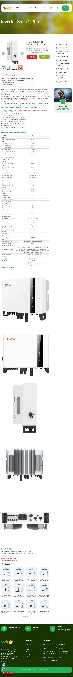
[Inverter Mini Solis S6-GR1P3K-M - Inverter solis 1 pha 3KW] (6, 604)
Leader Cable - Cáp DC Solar (63, 76)
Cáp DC (51, 8)
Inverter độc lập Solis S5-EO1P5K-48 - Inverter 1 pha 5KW (32, 579)
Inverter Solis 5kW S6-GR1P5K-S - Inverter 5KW (19, 596)
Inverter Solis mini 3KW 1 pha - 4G (32, 612)
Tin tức (58, 8)
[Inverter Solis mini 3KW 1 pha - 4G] (32, 604)
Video (27, 656)
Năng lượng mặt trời (12, 560)
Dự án (27, 649)
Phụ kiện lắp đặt (62, 72)
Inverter (25, 8)
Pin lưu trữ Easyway (63, 56)
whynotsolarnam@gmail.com (10, 2)
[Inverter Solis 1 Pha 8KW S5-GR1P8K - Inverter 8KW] (44, 572)
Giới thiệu (17, 8)
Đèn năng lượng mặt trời (63, 64)
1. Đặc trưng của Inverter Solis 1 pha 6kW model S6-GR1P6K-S (17, 78)
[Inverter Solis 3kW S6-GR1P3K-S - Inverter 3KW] (6, 588)
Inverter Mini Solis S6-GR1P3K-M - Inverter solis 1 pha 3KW (6, 612)
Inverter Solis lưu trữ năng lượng (63, 52)
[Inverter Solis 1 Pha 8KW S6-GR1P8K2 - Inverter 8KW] (6, 572)
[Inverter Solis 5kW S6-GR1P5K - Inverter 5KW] (44, 588)
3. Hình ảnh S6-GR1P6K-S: (8, 82)
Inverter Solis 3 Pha (63, 48)
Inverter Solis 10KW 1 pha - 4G (44, 612)
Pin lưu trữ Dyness (62, 60)
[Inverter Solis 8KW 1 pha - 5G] (19, 604)
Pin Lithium (37, 8)
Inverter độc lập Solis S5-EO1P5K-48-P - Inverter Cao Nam (19, 579)
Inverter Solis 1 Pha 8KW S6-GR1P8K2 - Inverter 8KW (6, 579)
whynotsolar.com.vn (11, 558)
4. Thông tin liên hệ (7, 84)
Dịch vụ (28, 654)
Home (2, 26)
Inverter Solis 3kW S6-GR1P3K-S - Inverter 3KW (6, 596)
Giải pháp (28, 651)
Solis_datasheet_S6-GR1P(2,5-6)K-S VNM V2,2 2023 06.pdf (33, 110)
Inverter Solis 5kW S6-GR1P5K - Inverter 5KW (44, 596)
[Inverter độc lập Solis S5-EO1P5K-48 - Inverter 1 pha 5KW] (32, 572)
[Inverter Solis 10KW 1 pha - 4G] (44, 604)
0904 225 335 (24, 2)
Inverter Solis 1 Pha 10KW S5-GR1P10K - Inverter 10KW (32, 596)
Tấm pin (31, 8)
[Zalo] (3, 665)
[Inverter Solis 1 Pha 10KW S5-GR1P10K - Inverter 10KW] (32, 588)
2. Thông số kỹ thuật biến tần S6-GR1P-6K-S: (13, 80)
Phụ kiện (44, 8)
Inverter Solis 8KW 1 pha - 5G (19, 612)
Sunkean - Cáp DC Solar (63, 81)
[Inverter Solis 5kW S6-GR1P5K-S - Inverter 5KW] (19, 588)
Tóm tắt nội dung (8, 75)
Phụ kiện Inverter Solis (63, 69)
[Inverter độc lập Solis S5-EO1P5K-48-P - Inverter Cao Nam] (19, 572)
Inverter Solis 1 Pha (63, 44)
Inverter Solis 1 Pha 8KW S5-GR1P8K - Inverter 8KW (44, 579)
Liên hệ (65, 8)
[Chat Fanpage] (3, 669)
